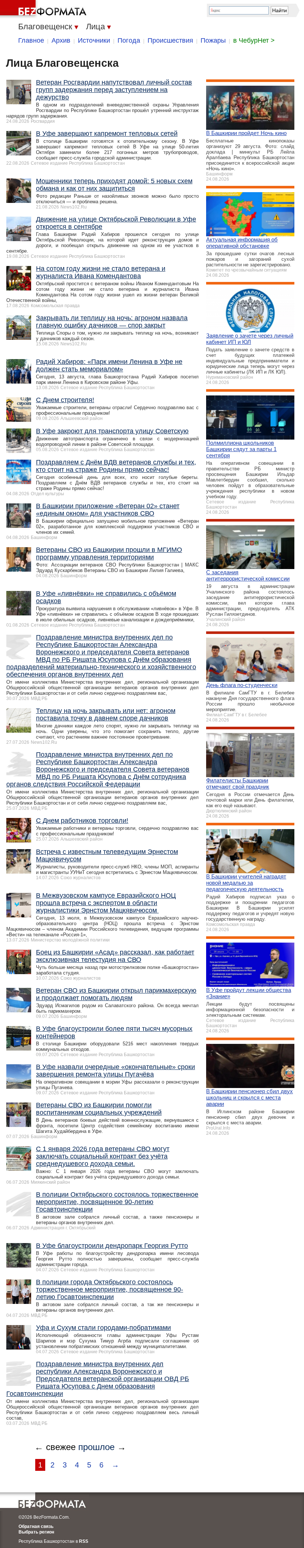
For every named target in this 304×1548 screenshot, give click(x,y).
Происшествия (170, 40)
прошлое (96, 1447)
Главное (31, 40)
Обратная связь (36, 1526)
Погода (129, 40)
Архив (61, 40)
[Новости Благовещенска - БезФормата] (44, 9)
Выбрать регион (36, 1532)
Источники (94, 40)
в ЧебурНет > (254, 40)
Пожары (213, 40)
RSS (83, 1541)
